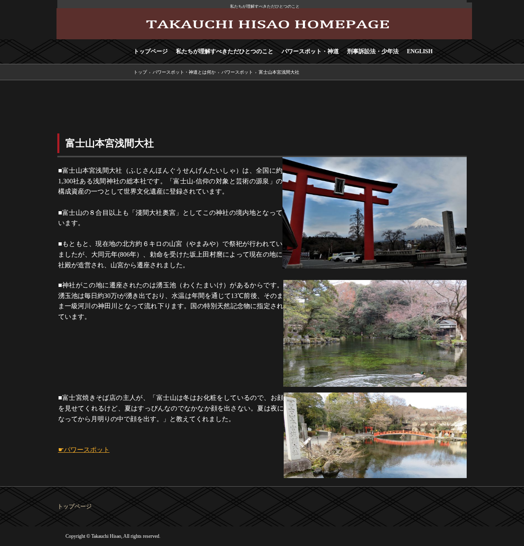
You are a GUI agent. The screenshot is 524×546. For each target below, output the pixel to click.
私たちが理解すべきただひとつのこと (224, 51)
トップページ (150, 51)
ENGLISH (420, 51)
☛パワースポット (84, 449)
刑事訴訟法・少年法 (373, 51)
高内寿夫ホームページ (264, 23)
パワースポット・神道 (310, 51)
